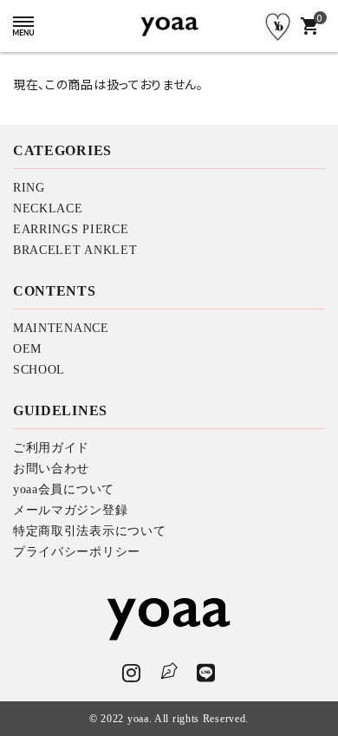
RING (29, 187)
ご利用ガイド (51, 447)
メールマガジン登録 (70, 510)
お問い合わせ (51, 468)
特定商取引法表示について (89, 530)
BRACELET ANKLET (75, 250)
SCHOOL (39, 369)
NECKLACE (48, 208)
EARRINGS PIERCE (71, 229)
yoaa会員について (63, 489)
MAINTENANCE (61, 328)
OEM (27, 348)
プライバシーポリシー (76, 551)
